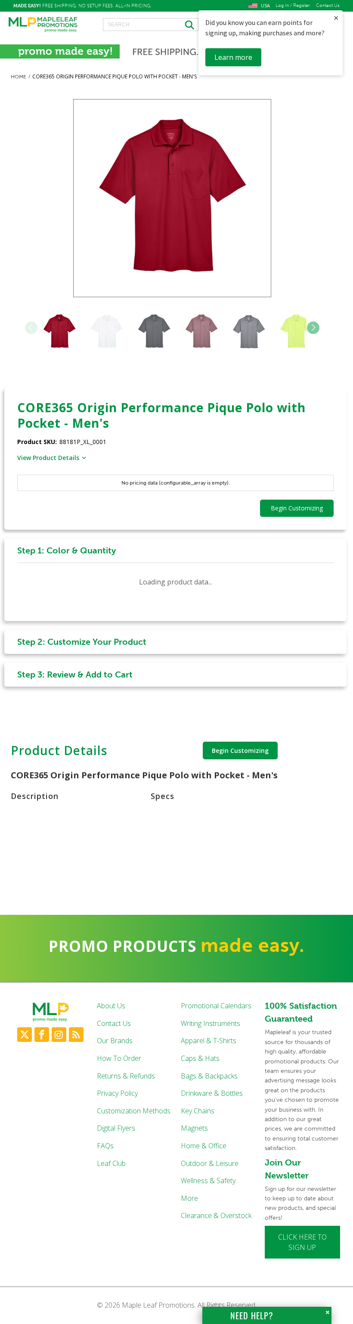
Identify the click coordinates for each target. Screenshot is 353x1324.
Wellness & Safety (208, 1180)
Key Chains (197, 1111)
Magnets (194, 1128)
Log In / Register (293, 5)
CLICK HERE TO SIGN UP (302, 1242)
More (189, 1198)
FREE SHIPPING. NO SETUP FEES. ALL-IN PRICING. (82, 5)
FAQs (105, 1145)
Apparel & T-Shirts (208, 1040)
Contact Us (328, 5)
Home (18, 77)
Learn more (233, 57)
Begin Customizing (240, 750)
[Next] (313, 327)
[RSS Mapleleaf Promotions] (76, 1034)
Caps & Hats (200, 1058)
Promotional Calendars (216, 1005)
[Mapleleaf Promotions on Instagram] (59, 1034)
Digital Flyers (116, 1128)
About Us (111, 1005)
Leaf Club (111, 1163)
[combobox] (150, 24)
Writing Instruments (210, 1023)
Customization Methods (133, 1111)
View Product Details (48, 458)
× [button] (336, 18)
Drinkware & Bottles (212, 1093)
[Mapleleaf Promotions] (43, 25)
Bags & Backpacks (209, 1076)
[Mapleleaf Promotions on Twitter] (24, 1034)
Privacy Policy (117, 1093)
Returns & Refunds (126, 1076)
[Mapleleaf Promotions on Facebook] (41, 1034)
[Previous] (31, 327)
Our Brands (115, 1040)
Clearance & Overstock (216, 1215)
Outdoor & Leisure (209, 1163)
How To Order (119, 1058)
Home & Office (203, 1145)
